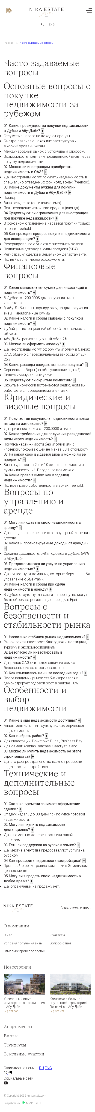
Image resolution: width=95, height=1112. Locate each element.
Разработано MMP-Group (22, 1103)
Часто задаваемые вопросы (36, 42)
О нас (8, 935)
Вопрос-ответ (60, 943)
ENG (52, 24)
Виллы (11, 1036)
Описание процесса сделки (24, 951)
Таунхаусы (15, 1045)
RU (42, 24)
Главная (9, 42)
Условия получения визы (23, 943)
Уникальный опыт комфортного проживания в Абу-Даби (24, 1003)
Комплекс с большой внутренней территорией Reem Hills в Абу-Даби (68, 1003)
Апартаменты (18, 1027)
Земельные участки (24, 1054)
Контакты (57, 935)
